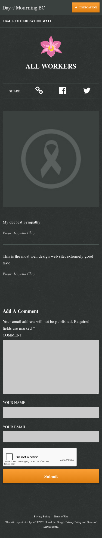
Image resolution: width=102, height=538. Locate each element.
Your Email (14, 426)
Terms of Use (61, 516)
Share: (15, 91)
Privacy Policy (42, 516)
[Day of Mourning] (25, 8)
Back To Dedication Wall (28, 21)
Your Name (14, 402)
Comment (12, 335)
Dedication (88, 7)
